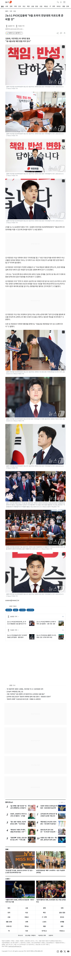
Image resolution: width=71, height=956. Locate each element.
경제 (44, 908)
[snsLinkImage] (58, 951)
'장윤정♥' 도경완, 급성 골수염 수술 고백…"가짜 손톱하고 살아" (18, 840)
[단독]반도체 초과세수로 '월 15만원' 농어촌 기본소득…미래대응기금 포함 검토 (48, 816)
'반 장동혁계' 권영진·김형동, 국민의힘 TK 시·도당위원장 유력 (25, 689)
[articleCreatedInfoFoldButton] (23, 29)
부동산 (27, 917)
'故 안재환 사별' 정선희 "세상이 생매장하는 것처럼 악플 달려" (18, 808)
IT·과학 (44, 917)
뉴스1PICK (30, 610)
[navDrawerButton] (64, 2)
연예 (6, 849)
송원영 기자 (11, 26)
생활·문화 (9, 922)
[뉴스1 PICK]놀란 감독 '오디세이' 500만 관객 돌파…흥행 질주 (17, 636)
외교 (26, 913)
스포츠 (7, 879)
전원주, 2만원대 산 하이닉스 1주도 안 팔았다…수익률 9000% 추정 (18, 816)
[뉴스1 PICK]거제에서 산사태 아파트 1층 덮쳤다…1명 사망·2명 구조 (46, 623)
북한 (44, 913)
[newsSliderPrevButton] (60, 802)
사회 (26, 908)
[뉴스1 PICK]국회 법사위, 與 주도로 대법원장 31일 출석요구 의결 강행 (17, 623)
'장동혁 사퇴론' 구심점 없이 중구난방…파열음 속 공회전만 (24, 699)
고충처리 (50, 935)
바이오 (62, 917)
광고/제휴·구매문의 (30, 935)
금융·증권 (62, 913)
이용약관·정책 (42, 935)
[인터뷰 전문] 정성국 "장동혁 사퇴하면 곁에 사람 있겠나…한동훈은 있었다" (29, 697)
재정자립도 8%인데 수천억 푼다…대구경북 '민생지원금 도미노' (48, 824)
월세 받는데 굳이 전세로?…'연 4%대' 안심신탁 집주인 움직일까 (48, 832)
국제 (62, 908)
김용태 (15, 610)
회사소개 (20, 935)
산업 (9, 917)
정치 (6, 11)
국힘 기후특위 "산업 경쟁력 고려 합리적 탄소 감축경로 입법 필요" (26, 694)
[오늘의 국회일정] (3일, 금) (15, 691)
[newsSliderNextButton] (64, 802)
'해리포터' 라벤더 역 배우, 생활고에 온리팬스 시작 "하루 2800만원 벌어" (18, 832)
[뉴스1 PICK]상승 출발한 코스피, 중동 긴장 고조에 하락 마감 (46, 636)
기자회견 (22, 610)
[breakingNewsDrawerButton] (61, 2)
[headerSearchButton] (58, 2)
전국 (9, 913)
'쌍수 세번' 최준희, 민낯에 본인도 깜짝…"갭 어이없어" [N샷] (18, 824)
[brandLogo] (8, 1)
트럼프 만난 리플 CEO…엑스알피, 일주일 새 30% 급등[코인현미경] (48, 840)
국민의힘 (8, 610)
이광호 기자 (21, 26)
